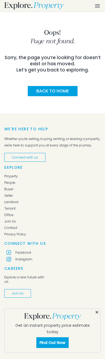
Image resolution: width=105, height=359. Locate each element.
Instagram (23, 259)
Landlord (11, 202)
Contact (10, 228)
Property (11, 176)
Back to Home (52, 91)
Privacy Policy (15, 234)
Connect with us (25, 157)
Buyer (8, 189)
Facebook (23, 252)
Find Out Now (52, 342)
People (9, 183)
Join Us (10, 221)
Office (8, 215)
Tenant (10, 208)
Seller (8, 195)
